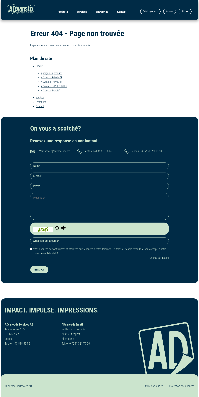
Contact (121, 11)
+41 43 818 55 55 (102, 151)
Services (82, 11)
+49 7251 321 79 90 (151, 151)
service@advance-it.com (57, 151)
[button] (57, 229)
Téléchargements (150, 11)
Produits (63, 11)
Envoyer (39, 269)
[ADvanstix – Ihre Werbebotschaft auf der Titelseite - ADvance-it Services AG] (21, 9)
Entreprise (102, 11)
